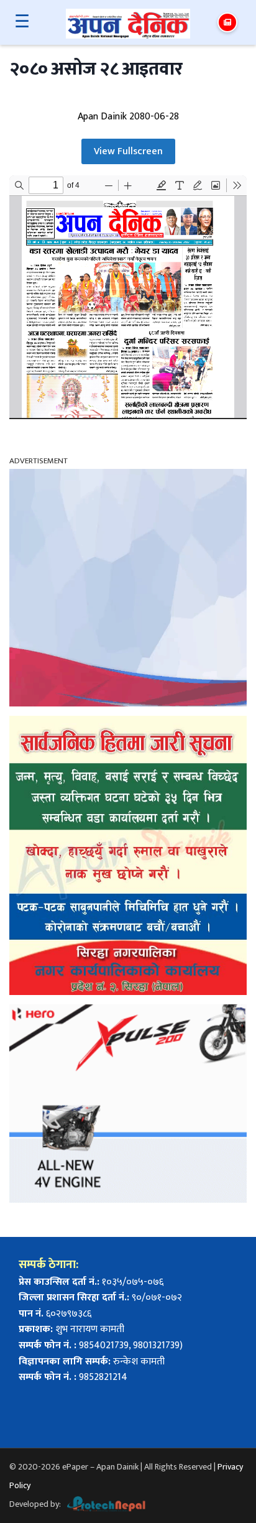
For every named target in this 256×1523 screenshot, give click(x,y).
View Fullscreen (128, 151)
